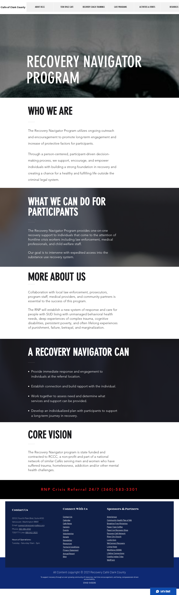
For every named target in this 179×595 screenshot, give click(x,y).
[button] (39, 7)
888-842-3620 (31, 532)
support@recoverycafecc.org (31, 525)
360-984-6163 (25, 529)
